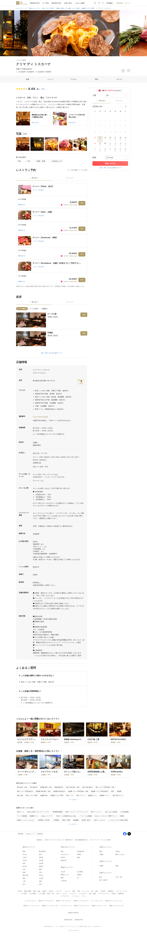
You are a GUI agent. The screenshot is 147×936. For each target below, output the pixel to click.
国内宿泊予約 (35, 3)
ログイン (127, 3)
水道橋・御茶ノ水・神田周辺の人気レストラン (37, 751)
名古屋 (63, 872)
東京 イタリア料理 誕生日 (25, 791)
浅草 (40, 884)
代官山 (41, 875)
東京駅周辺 (42, 851)
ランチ (120, 101)
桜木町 (63, 857)
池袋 (24, 872)
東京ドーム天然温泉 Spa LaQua (66, 816)
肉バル (59, 893)
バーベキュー (75, 896)
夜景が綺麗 (27, 891)
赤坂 (24, 863)
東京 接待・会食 (22, 787)
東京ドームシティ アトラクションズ (76, 812)
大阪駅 (101, 854)
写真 (96, 79)
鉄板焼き (111, 891)
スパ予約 (45, 3)
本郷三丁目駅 (66, 820)
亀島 (62, 878)
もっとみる (72, 799)
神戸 (100, 877)
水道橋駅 (56, 820)
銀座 (24, 851)
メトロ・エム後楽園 (85, 816)
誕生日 (44, 891)
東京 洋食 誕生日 (87, 787)
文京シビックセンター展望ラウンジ (106, 816)
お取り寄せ (68, 3)
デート (84, 896)
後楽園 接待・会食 (46, 787)
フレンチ (67, 891)
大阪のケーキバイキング (63, 901)
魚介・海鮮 (92, 893)
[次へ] (143, 33)
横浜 (62, 851)
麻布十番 (25, 875)
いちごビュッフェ (66, 905)
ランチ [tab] (70, 178)
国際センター (65, 875)
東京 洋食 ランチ (118, 795)
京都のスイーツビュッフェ (50, 905)
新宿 (40, 854)
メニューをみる (38, 190)
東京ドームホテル (99, 820)
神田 (24, 878)
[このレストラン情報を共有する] (123, 70)
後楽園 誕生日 (59, 787)
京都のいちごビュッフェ (116, 905)
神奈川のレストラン (68, 847)
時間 (94, 157)
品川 (24, 884)
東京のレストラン (29, 847)
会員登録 (119, 3)
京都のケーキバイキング (80, 901)
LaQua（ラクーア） (47, 816)
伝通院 (122, 816)
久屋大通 (63, 881)
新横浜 (79, 854)
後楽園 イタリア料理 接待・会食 (78, 791)
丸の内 (25, 854)
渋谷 (24, 869)
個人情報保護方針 (80, 840)
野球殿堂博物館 (57, 812)
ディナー (102, 101)
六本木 (25, 857)
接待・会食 (36, 891)
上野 (24, 881)
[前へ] (4, 33)
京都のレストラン (105, 861)
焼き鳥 (114, 893)
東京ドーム (20, 812)
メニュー (50, 79)
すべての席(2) (21, 309)
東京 (112, 791)
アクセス (73, 79)
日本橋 (41, 863)
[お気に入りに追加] (128, 70)
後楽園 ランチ (92, 795)
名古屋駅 (80, 872)
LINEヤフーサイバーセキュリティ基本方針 (58, 840)
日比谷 (25, 860)
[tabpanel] (51, 235)
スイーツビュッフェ (97, 901)
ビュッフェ (85, 891)
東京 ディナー (80, 795)
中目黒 (41, 860)
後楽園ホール (34, 816)
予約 (81, 203)
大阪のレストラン (105, 847)
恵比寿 (25, 866)
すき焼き (103, 891)
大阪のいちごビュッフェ (99, 905)
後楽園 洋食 (44, 795)
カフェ (65, 893)
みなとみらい (65, 854)
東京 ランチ (70, 795)
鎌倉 (78, 857)
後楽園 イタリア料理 (57, 795)
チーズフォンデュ (103, 893)
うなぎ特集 (32, 893)
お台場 (41, 878)
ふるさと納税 (79, 3)
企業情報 (20, 834)
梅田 (100, 851)
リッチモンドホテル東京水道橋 (118, 820)
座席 (27, 79)
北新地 (117, 851)
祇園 (116, 866)
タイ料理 (24, 893)
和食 (73, 891)
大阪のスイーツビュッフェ (31, 905)
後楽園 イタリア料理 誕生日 (99, 791)
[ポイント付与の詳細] (121, 90)
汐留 (40, 872)
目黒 (40, 881)
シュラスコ (72, 893)
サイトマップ (94, 840)
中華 (78, 891)
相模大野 (63, 860)
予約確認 (109, 3)
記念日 (51, 891)
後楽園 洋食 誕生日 (59, 791)
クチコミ (119, 79)
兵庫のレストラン (105, 873)
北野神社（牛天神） (44, 820)
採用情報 (39, 834)
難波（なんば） (120, 854)
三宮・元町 (118, 877)
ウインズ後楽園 (22, 816)
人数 (94, 95)
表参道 (41, 866)
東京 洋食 (20, 795)
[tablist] (51, 179)
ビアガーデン (65, 896)
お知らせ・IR (30, 834)
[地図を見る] (81, 381)
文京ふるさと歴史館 (111, 812)
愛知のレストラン (67, 867)
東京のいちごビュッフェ (81, 905)
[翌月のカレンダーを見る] (125, 106)
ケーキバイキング (30, 901)
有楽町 (41, 857)
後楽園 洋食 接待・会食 (43, 791)
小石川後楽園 (124, 812)
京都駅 (101, 866)
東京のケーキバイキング (46, 901)
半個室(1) (45, 309)
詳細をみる (21, 204)
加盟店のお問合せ (73, 913)
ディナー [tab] (35, 178)
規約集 (39, 840)
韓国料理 (121, 893)
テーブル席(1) (34, 309)
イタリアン (58, 891)
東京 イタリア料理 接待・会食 (105, 787)
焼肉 (96, 891)
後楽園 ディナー (105, 795)
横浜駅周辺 (80, 851)
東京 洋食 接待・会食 (72, 787)
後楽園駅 (76, 820)
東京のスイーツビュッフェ (113, 901)
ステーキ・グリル (121, 891)
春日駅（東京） (86, 820)
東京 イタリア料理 (31, 795)
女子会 (20, 891)
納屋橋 (79, 875)
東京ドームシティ (96, 812)
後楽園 (119, 791)
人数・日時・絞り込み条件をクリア (52, 353)
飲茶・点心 (50, 893)
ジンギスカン (83, 893)
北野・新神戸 (103, 880)
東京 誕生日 (33, 787)
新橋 (40, 869)
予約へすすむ (110, 163)
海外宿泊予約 (56, 3)
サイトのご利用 (105, 840)
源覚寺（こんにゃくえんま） (26, 820)
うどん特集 (41, 893)
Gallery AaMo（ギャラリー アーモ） (38, 812)
